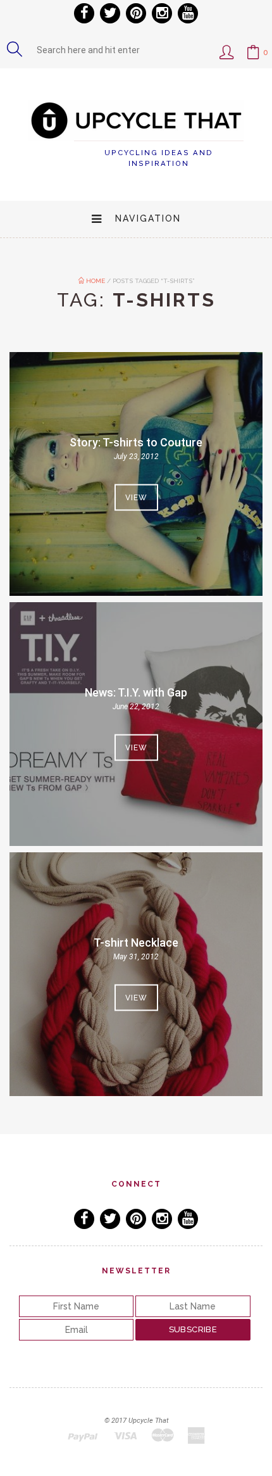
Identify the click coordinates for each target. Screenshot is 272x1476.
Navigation (148, 218)
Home (94, 280)
